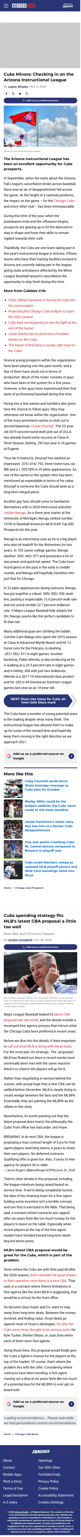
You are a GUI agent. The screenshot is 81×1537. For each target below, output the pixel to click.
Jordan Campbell (20, 940)
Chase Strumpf (42, 426)
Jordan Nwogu (15, 513)
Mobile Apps (12, 1474)
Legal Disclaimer (15, 1495)
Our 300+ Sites (49, 1467)
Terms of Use (13, 1488)
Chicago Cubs (64, 201)
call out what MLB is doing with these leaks (40, 1046)
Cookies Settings (50, 1502)
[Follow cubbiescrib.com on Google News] (71, 756)
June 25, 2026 (66, 1170)
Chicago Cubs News (26, 1434)
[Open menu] (6, 5)
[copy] (26, 93)
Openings (45, 1460)
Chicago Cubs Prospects (29, 887)
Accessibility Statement (56, 1495)
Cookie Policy (48, 1488)
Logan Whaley (18, 86)
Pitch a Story (12, 1481)
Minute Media (21, 1512)
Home (7, 887)
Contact (9, 1467)
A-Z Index (10, 1502)
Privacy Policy (48, 1481)
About (7, 1460)
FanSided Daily (49, 1474)
